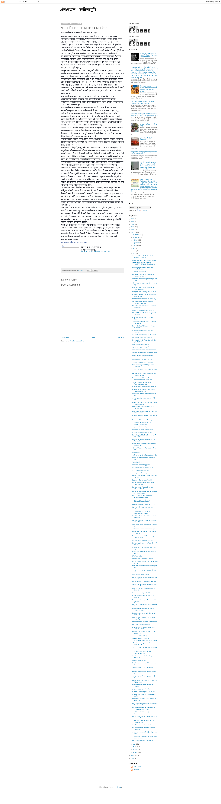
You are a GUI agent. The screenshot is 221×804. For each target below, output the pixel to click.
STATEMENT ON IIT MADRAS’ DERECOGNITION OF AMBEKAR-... (144, 263)
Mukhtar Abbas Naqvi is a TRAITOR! (143, 692)
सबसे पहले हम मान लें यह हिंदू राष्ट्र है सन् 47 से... (144, 455)
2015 (133, 232)
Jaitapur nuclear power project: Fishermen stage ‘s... (142, 383)
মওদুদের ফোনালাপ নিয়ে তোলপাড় (139, 427)
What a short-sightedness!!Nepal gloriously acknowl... (142, 302)
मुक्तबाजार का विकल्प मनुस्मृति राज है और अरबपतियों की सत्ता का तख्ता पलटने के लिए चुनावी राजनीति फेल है (144, 114)
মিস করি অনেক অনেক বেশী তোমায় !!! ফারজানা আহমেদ (144, 622)
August (135, 245)
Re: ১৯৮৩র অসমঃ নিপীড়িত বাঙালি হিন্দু (141, 624)
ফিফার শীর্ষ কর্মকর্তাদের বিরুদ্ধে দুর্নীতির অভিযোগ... (143, 467)
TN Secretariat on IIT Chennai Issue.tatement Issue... (141, 512)
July (134, 248)
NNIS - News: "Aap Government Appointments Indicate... (142, 496)
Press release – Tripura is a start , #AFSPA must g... (142, 487)
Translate (144, 210)
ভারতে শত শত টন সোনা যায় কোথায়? (140, 574)
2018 (133, 224)
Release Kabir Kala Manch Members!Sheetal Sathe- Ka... (142, 378)
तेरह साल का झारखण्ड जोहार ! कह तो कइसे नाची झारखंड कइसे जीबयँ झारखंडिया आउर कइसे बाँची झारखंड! (148, 88)
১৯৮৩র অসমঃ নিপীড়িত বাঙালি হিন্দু (139, 636)
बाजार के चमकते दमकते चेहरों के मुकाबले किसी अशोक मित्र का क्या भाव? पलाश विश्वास (148, 55)
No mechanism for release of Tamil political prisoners (143, 483)
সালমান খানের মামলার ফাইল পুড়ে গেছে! (141, 465)
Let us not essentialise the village (142, 741)
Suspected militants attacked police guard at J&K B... (143, 407)
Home (93, 338)
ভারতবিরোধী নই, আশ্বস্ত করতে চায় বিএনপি (142, 337)
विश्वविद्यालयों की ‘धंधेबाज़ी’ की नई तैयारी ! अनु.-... (144, 299)
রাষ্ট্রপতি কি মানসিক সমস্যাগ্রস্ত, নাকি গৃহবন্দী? (142, 362)
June (134, 251)
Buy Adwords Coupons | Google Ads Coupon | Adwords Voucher (143, 102)
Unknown (136, 770)
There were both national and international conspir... (141, 423)
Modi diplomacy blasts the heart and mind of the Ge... (143, 288)
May (134, 253)
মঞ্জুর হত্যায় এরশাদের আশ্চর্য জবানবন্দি (140, 347)
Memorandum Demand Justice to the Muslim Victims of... (143, 390)
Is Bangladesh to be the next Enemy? (144, 387)
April (134, 744)
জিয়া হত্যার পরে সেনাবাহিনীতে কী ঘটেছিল (141, 593)
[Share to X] (93, 270)
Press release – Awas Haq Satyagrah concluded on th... (144, 374)
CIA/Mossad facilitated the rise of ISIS (144, 260)
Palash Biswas (137, 767)
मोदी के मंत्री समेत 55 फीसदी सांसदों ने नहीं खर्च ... (144, 581)
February (136, 749)
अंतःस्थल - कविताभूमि (78, 9)
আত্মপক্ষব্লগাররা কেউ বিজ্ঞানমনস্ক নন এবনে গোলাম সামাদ (145, 473)
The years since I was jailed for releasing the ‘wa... (142, 652)
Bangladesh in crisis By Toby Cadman (144, 292)
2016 (133, 230)
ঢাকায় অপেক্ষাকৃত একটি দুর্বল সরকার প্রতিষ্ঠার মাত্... (144, 310)
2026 (133, 219)
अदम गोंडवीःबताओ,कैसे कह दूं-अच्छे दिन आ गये (144, 334)
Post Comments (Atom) (77, 341)
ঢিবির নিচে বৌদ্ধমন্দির (137, 556)
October (135, 240)
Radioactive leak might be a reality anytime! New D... (143, 536)
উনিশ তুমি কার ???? (137, 452)
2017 (133, 227)
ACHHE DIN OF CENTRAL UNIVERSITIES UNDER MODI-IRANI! (144, 639)
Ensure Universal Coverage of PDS (143, 504)
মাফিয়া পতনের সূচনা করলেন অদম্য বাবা (140, 344)
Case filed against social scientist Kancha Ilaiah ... (142, 268)
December (136, 235)
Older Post (120, 338)
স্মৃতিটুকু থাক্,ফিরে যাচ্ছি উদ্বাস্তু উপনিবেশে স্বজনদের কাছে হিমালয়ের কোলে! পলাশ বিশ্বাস (144, 152)
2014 (133, 755)
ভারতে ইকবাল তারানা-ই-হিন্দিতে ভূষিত (140, 470)
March (135, 747)
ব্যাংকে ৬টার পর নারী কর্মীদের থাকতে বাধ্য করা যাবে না (144, 350)
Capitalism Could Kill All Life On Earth (144, 725)
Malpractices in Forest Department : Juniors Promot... (143, 628)
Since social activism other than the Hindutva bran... (143, 668)
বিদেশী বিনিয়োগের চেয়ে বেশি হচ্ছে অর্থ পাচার (142, 432)
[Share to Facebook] (95, 270)
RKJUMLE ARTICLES (91, 247)
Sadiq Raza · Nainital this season (142, 559)
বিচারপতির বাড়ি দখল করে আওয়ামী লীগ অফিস (142, 359)
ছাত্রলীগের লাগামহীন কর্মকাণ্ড (139, 660)
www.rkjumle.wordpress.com (74, 242)
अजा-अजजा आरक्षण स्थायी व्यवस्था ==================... (141, 501)
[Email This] (88, 270)
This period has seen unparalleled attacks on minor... (143, 721)
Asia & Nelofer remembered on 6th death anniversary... (143, 356)
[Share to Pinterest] (97, 270)
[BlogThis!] (90, 270)
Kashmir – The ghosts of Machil (142, 480)
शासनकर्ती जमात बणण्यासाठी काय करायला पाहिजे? (144, 352)
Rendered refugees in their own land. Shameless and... (144, 609)
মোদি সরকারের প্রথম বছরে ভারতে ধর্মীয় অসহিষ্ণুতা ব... (144, 529)
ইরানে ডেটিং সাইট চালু (137, 462)
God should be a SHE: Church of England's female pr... (142, 256)
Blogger (118, 787)
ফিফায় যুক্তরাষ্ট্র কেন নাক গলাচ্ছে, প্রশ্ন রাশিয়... (143, 540)
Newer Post (65, 338)
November (136, 237)
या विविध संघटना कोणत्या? (139, 271)
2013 (133, 758)
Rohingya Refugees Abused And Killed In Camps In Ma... (144, 492)
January (135, 752)
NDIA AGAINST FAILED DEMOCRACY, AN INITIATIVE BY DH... (144, 708)
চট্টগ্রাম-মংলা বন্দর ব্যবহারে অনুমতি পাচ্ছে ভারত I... (143, 429)
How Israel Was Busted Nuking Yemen (144, 420)
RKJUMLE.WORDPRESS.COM (95, 251)
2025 (133, 221)
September (136, 243)
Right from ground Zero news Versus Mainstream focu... (143, 275)
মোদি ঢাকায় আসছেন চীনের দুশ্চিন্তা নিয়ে (141, 689)
